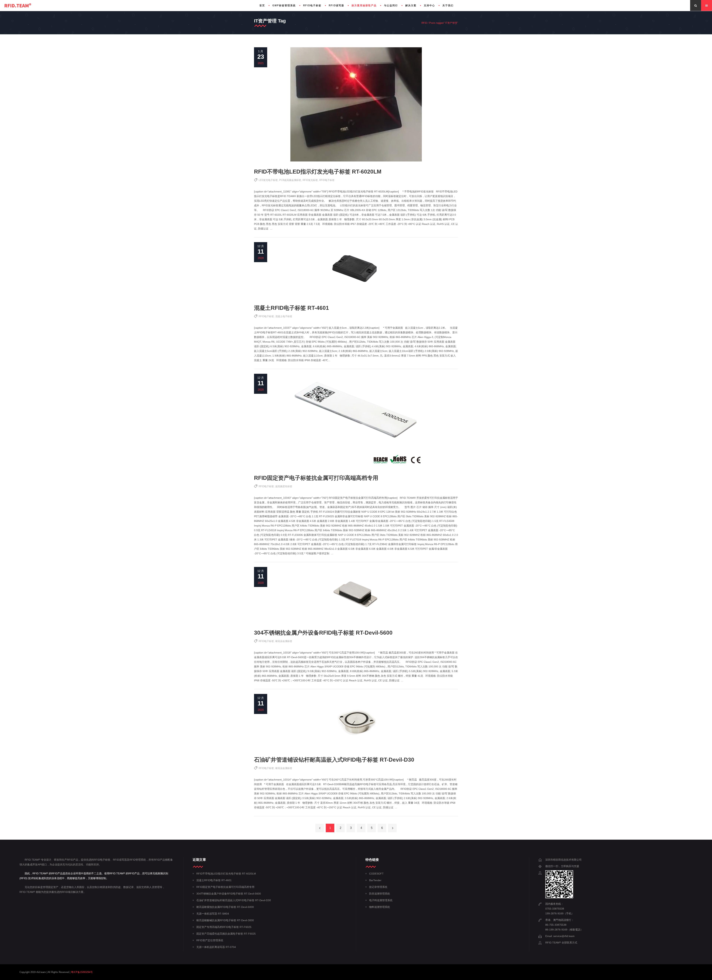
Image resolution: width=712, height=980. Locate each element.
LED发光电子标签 (268, 180)
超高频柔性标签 (283, 486)
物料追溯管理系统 (379, 906)
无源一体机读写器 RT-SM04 (212, 913)
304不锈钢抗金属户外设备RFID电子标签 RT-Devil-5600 (323, 633)
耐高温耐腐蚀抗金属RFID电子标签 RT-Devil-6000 (225, 906)
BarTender (375, 880)
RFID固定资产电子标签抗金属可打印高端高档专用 (316, 478)
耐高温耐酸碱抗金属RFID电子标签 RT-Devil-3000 (225, 920)
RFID (424, 23)
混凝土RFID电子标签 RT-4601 (291, 308)
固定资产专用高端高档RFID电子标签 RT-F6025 (223, 926)
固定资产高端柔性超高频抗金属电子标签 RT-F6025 (226, 933)
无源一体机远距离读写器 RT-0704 (216, 947)
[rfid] (17, 5)
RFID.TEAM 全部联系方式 (561, 942)
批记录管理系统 (378, 886)
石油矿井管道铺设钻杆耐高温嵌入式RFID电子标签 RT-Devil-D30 (334, 760)
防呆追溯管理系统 (379, 893)
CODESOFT (376, 873)
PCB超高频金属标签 (290, 180)
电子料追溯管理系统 (381, 900)
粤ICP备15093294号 (82, 972)
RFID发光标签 (310, 180)
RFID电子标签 (326, 180)
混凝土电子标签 (283, 316)
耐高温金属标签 (283, 641)
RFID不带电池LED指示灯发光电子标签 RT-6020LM (317, 172)
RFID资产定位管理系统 (209, 940)
